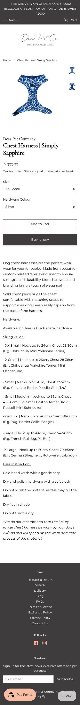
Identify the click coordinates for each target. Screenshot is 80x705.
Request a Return (40, 579)
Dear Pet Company (44, 691)
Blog (40, 596)
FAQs (40, 601)
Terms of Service (40, 607)
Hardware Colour (17, 199)
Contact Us (40, 623)
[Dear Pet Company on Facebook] (35, 644)
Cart (73, 20)
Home (7, 60)
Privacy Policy (40, 617)
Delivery (40, 590)
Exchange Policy (40, 612)
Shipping (31, 171)
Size (6, 182)
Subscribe (65, 679)
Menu (12, 20)
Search (40, 585)
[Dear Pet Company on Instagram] (44, 644)
